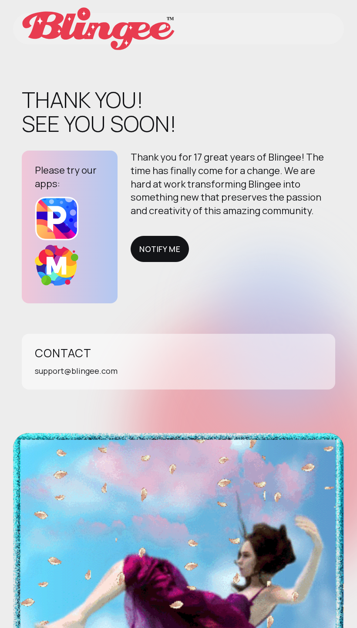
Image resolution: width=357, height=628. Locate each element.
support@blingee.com (76, 371)
